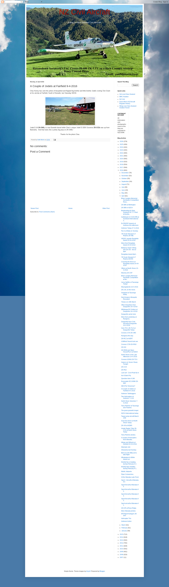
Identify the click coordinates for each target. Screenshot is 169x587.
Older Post (105, 208)
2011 (122, 546)
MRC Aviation (124, 97)
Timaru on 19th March (128, 302)
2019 (122, 162)
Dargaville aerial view (128, 314)
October (124, 178)
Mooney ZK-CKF (126, 273)
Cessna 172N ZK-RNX (128, 344)
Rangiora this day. (127, 336)
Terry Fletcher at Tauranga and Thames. (130, 406)
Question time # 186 (128, 378)
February (124, 528)
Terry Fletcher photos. (128, 435)
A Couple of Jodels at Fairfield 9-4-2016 (128, 389)
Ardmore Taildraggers (128, 393)
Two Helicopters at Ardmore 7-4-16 (127, 397)
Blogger (102, 571)
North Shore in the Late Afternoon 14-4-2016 (129, 355)
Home (70, 208)
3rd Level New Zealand (127, 94)
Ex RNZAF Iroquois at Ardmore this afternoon (129, 224)
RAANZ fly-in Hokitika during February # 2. (129, 463)
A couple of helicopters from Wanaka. (128, 438)
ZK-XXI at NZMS (126, 425)
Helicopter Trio (126, 518)
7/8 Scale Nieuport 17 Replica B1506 (128, 258)
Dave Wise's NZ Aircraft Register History (127, 102)
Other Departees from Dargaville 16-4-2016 (129, 305)
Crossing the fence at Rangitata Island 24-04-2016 (130, 263)
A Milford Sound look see (129, 341)
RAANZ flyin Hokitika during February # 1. (129, 467)
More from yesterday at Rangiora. (129, 318)
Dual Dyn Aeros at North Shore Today (129, 421)
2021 (122, 156)
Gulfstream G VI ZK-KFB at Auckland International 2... (130, 218)
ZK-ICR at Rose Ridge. (129, 508)
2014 (122, 537)
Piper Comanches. (127, 474)
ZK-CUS (124, 367)
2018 (122, 164)
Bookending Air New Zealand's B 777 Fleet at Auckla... (129, 212)
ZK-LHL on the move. (128, 290)
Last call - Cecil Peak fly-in (130, 373)
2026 (122, 141)
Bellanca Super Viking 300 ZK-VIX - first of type (128, 249)
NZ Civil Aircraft (84, 12)
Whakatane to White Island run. (128, 458)
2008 (122, 554)
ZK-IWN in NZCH (127, 207)
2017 (122, 167)
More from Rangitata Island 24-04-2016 (128, 244)
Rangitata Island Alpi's (128, 254)
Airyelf (88, 571)
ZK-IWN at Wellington (128, 205)
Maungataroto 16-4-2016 (129, 287)
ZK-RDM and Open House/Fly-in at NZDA (129, 351)
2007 (122, 557)
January (124, 531)
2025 (122, 144)
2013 (122, 540)
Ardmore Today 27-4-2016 (130, 228)
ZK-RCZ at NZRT (127, 338)
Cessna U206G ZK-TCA (129, 359)
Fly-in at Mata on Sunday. (129, 231)
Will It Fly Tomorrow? (128, 386)
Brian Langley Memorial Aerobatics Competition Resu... (130, 200)
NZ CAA (122, 99)
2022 (122, 153)
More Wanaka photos (128, 511)
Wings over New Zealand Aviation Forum (127, 107)
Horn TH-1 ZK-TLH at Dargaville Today (128, 329)
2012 (122, 543)
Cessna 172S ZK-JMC (128, 333)
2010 (122, 549)
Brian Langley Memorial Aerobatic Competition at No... (129, 277)
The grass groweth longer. (130, 410)
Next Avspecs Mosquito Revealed (129, 298)
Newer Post (34, 208)
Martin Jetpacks (126, 471)
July (123, 187)
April (123, 196)
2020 (122, 159)
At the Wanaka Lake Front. (130, 477)
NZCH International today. (130, 413)
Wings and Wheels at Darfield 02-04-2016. (129, 443)
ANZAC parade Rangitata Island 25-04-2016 (129, 239)
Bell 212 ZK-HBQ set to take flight (129, 453)
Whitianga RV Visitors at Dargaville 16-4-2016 (129, 310)
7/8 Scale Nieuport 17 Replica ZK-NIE (128, 234)
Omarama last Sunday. (128, 450)
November (125, 176)
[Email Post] (54, 139)
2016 (122, 170)
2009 (122, 551)
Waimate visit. (126, 447)
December (125, 173)
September (125, 181)
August (124, 184)
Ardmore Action (126, 521)
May (123, 193)
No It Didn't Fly (126, 375)
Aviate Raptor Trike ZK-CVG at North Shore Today (129, 430)
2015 (122, 534)
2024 (122, 147)
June (123, 190)
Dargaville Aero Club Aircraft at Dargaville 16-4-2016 (129, 323)
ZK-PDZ (124, 370)
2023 (122, 150)
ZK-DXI (123, 347)
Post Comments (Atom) (47, 212)
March (123, 525)
